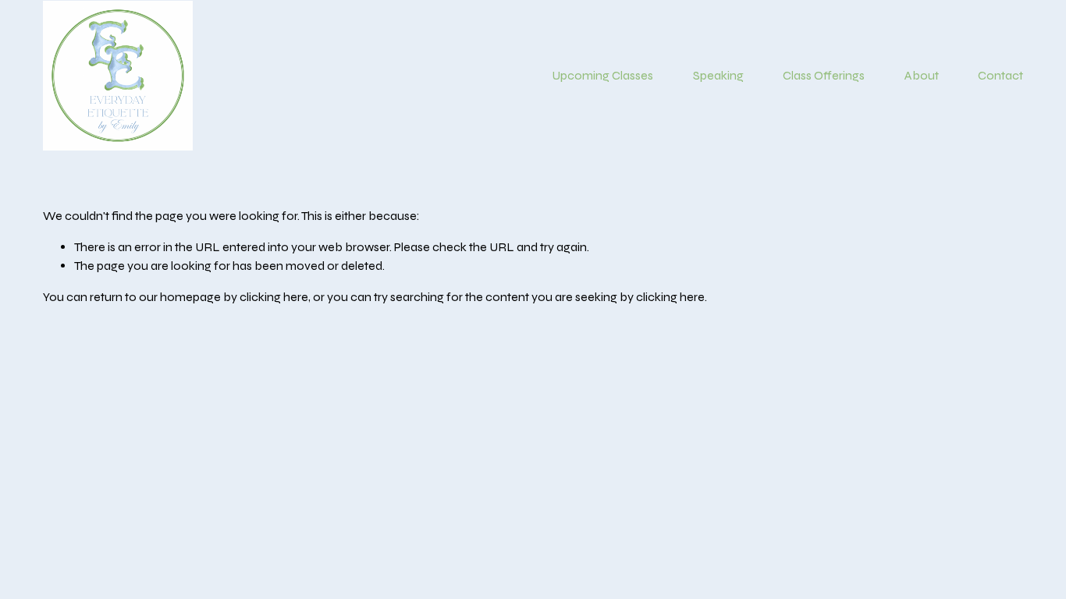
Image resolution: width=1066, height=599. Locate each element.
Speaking (718, 75)
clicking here (274, 296)
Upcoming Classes (602, 75)
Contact (1000, 75)
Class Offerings (824, 75)
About (921, 75)
